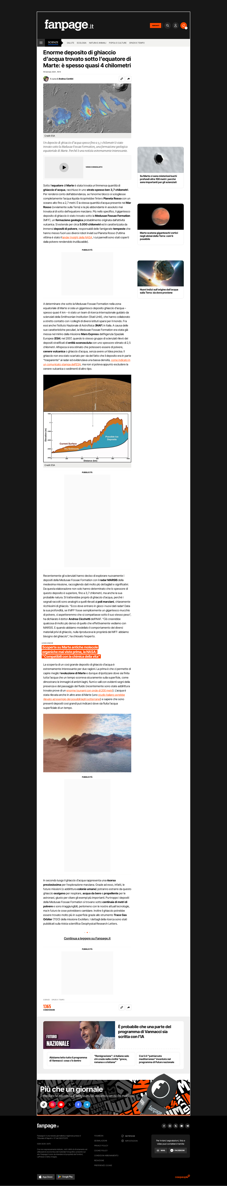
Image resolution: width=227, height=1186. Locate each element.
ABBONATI (155, 25)
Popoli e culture (117, 43)
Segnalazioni (100, 1140)
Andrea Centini (66, 78)
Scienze (53, 42)
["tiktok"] (43, 1104)
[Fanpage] (48, 1125)
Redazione (99, 1160)
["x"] (69, 1104)
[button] (128, 79)
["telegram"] (86, 1104)
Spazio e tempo (137, 43)
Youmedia (98, 1136)
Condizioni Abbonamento (106, 1155)
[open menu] (41, 43)
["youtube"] (61, 1104)
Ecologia (81, 43)
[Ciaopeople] (182, 1177)
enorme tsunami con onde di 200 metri (89, 690)
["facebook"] (78, 1104)
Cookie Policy (100, 1150)
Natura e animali (97, 43)
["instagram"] (52, 1104)
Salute (70, 43)
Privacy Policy (101, 1145)
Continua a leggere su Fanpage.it (87, 938)
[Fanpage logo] (65, 25)
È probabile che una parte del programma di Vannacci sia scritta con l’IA (144, 1031)
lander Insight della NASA (77, 237)
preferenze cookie (103, 1165)
